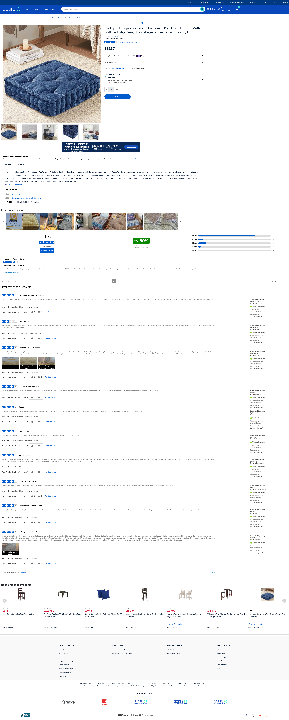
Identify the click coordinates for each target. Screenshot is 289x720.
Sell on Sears (170, 649)
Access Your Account (119, 649)
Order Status (63, 653)
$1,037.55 (49, 610)
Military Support (222, 657)
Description (9, 164)
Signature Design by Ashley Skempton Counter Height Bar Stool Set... (184, 615)
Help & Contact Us (65, 672)
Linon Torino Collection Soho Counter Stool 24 (20, 614)
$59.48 (88, 610)
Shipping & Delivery (66, 661)
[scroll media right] (180, 221)
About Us (62, 676)
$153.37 (130, 610)
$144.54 (7, 610)
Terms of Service (118, 683)
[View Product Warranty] (7, 194)
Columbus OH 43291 (117, 68)
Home (48, 18)
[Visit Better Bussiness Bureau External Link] (25, 715)
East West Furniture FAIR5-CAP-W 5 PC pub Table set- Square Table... (62, 615)
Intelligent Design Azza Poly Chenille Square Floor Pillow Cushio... (267, 615)
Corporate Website (150, 683)
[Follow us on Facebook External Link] (246, 715)
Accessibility (102, 683)
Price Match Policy (87, 683)
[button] (10, 363)
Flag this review (50, 312)
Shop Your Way (222, 664)
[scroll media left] (4, 221)
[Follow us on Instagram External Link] (266, 715)
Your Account (118, 645)
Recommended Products (16, 584)
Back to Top (25, 573)
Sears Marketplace (174, 645)
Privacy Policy (166, 683)
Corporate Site (222, 653)
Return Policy (16, 194)
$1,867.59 (47, 608)
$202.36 (5, 608)
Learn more (139, 159)
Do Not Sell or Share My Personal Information (185, 686)
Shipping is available (117, 83)
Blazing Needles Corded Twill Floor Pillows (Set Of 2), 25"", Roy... (103, 615)
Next (214, 573)
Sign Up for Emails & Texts (68, 668)
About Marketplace (173, 653)
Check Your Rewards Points (122, 653)
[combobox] (133, 9)
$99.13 (87, 608)
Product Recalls (64, 664)
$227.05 (171, 610)
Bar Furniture (70, 18)
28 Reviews (121, 42)
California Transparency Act (116, 686)
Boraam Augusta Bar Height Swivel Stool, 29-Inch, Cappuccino (144, 615)
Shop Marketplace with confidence (16, 156)
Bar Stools (80, 18)
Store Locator (64, 649)
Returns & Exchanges (66, 657)
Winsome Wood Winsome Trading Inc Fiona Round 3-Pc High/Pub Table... (226, 615)
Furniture (61, 18)
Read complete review (11, 273)
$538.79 (210, 608)
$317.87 (169, 608)
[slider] (172, 623)
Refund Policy (133, 683)
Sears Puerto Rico (223, 661)
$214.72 (128, 608)
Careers (219, 649)
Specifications (22, 165)
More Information (12, 189)
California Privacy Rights (92, 686)
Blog (218, 668)
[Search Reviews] (114, 281)
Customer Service (66, 645)
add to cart (117, 96)
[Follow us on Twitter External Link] (253, 715)
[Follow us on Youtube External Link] (260, 715)
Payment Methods (198, 683)
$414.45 (211, 610)
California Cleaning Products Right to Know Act (147, 686)
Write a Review (132, 42)
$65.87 (251, 610)
